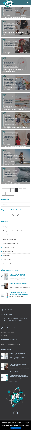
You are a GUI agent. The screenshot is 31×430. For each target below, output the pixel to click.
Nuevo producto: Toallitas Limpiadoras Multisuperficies (18, 293)
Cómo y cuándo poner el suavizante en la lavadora (17, 274)
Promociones (6, 255)
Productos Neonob (10, 26)
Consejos (7, 23)
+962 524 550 (8, 310)
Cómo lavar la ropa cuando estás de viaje (18, 284)
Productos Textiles (10, 121)
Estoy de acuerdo (15, 428)
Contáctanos (4, 335)
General (14, 23)
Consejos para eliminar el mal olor (14, 155)
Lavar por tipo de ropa (11, 7)
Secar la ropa (8, 103)
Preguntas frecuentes (7, 332)
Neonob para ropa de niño (12, 11)
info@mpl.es (8, 314)
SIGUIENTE (6, 190)
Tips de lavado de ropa (11, 14)
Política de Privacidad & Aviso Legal (11, 344)
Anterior (9, 194)
